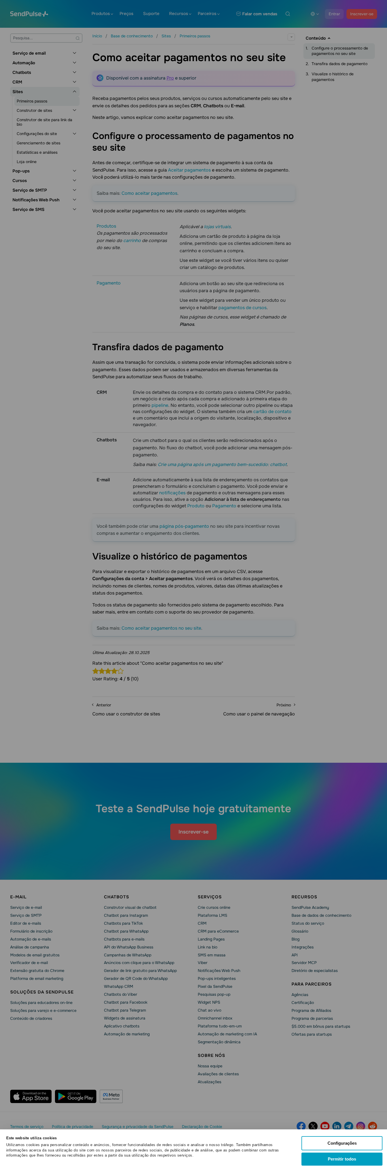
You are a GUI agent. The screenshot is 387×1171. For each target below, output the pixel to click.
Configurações (342, 1143)
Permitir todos (342, 1159)
